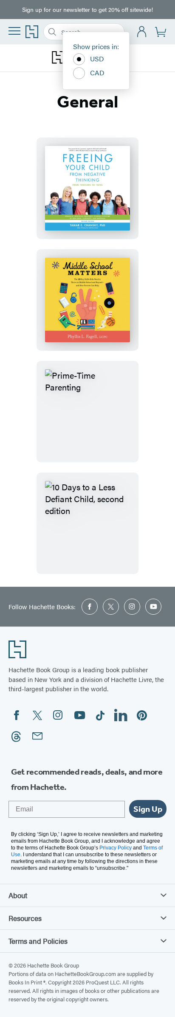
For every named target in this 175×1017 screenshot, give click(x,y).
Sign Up (147, 809)
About (17, 895)
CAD (97, 72)
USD (97, 58)
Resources (25, 918)
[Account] (142, 32)
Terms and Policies (38, 941)
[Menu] (14, 31)
